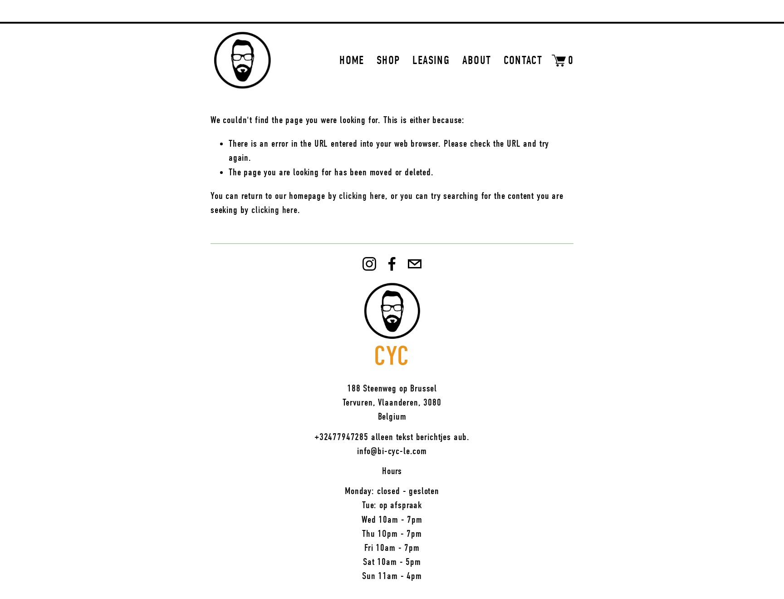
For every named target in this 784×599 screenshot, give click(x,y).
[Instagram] (369, 264)
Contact (523, 60)
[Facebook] (392, 264)
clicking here (362, 195)
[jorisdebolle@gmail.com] (414, 264)
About (476, 60)
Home (351, 60)
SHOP (388, 60)
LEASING (431, 60)
